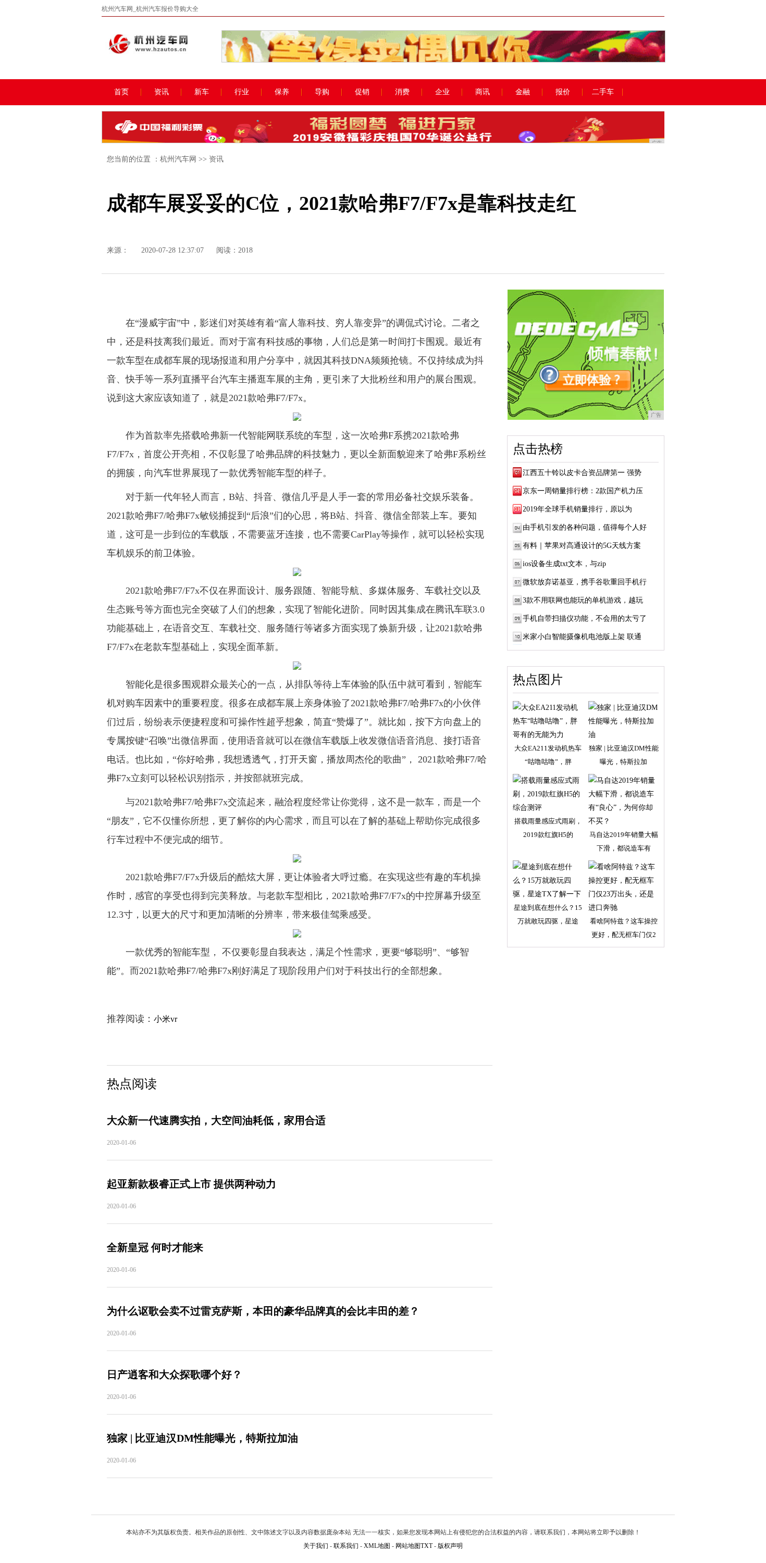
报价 (562, 92)
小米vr (165, 1019)
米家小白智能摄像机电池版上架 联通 (582, 637)
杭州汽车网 (178, 159)
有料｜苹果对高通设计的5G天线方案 (582, 545)
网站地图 (408, 1545)
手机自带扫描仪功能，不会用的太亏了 (585, 618)
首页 (121, 92)
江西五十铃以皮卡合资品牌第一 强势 (582, 473)
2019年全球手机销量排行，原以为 (577, 509)
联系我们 (346, 1545)
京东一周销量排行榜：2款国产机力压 (583, 491)
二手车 (603, 92)
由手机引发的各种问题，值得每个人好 (585, 527)
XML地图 (377, 1545)
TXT (427, 1545)
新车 (201, 92)
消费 (402, 92)
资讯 (161, 92)
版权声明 (450, 1545)
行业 (241, 92)
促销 (362, 92)
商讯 (482, 92)
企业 (442, 92)
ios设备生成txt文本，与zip (564, 564)
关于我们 (315, 1545)
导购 (322, 92)
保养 (282, 92)
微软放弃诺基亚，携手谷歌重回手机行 (585, 582)
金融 (522, 92)
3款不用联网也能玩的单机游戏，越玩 (583, 600)
